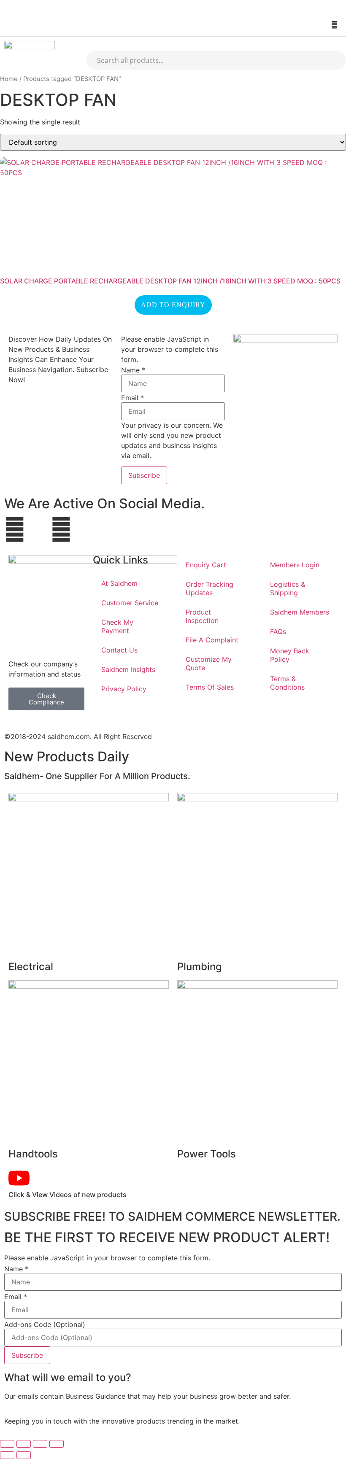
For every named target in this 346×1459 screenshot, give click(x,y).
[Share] (40, 1444)
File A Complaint (212, 640)
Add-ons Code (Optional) (44, 1324)
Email (132, 397)
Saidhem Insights (128, 669)
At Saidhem (119, 583)
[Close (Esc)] (56, 1444)
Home (9, 79)
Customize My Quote (209, 663)
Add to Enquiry (173, 304)
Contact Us (119, 650)
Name (133, 370)
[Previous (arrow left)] (7, 1455)
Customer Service (129, 603)
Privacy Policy (123, 689)
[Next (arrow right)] (23, 1455)
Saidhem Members (299, 612)
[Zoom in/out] (7, 1444)
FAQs (278, 631)
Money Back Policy (289, 655)
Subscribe (144, 475)
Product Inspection (202, 616)
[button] (7, 25)
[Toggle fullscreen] (23, 1444)
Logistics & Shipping (287, 588)
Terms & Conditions (287, 682)
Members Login (294, 565)
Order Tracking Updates (209, 588)
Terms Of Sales (210, 687)
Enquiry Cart (206, 565)
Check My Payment (117, 626)
